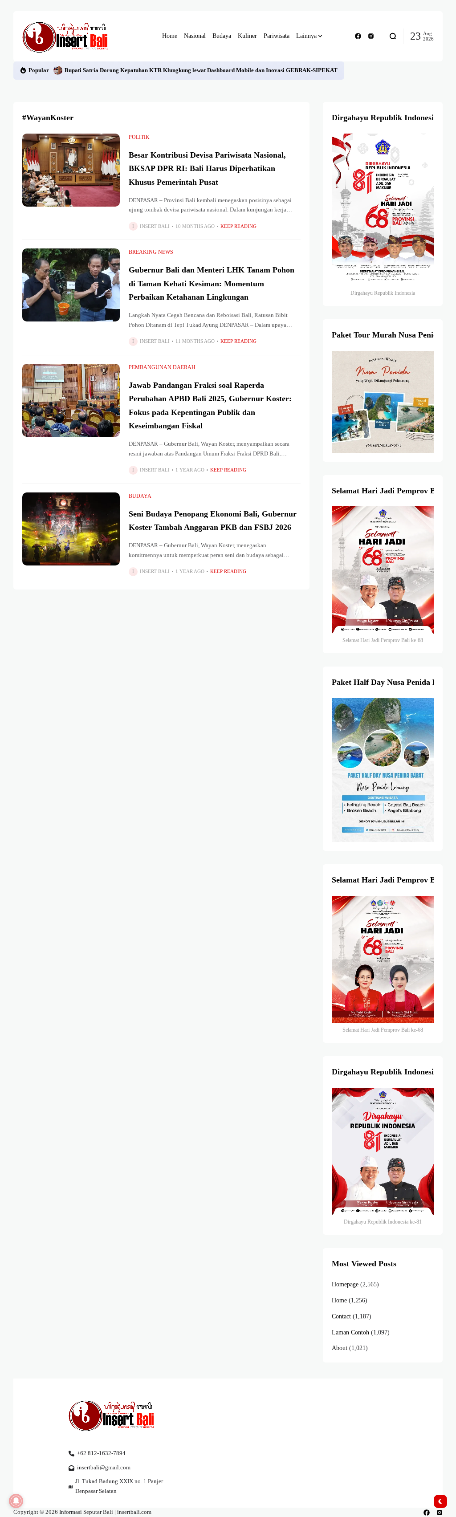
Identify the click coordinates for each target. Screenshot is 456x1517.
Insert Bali (155, 226)
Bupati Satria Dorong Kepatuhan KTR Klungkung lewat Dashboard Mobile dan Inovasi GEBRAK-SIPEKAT (201, 70)
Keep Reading (238, 226)
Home (339, 1300)
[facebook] (358, 36)
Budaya (140, 496)
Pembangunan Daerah (162, 367)
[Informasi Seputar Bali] (66, 36)
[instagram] (371, 36)
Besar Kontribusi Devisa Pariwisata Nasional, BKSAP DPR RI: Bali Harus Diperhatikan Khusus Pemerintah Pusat (207, 168)
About (339, 1348)
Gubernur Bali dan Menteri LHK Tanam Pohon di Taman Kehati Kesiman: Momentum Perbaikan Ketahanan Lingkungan (211, 283)
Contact (341, 1316)
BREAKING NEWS (151, 252)
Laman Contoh (350, 1332)
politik (139, 137)
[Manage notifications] (16, 1501)
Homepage (345, 1284)
